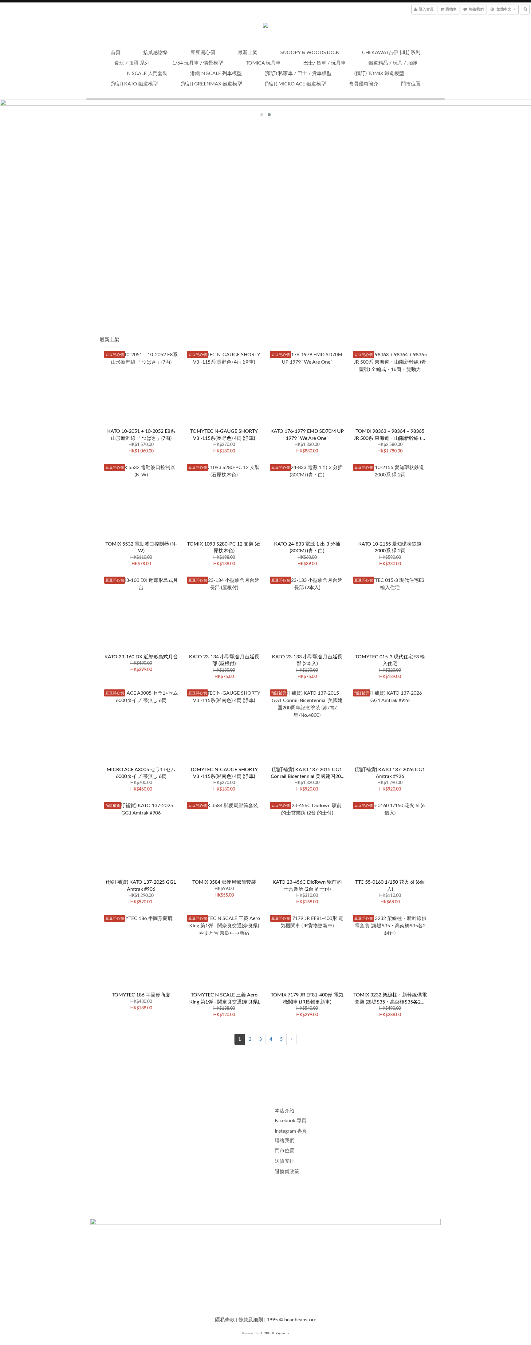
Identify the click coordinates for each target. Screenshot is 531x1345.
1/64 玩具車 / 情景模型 (197, 63)
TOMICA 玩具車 (263, 63)
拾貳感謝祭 (155, 52)
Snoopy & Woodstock (309, 52)
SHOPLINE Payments (274, 1333)
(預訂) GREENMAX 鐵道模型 (211, 83)
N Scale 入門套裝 (147, 73)
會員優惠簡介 (363, 83)
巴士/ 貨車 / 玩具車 (324, 63)
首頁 (115, 52)
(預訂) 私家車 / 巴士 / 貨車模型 (298, 73)
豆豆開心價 (203, 52)
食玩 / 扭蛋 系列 (132, 63)
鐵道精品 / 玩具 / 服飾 (392, 63)
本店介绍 (284, 1110)
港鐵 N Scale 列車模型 (216, 73)
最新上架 (248, 52)
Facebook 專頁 (290, 1120)
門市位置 (411, 83)
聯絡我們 (284, 1140)
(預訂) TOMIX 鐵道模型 (379, 73)
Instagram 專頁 (291, 1131)
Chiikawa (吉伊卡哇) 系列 (391, 52)
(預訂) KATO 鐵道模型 (134, 83)
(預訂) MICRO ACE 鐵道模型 (295, 83)
